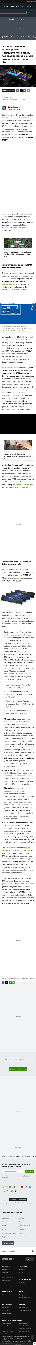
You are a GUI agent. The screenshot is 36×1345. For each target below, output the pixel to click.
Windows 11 (22, 1237)
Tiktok (15, 1190)
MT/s (18, 581)
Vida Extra (22, 1272)
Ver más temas (8, 1243)
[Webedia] (31, 1)
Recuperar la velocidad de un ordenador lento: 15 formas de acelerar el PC (18, 456)
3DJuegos (22, 1269)
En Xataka (7, 250)
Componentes (14, 979)
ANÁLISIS (5, 6)
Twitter (21, 90)
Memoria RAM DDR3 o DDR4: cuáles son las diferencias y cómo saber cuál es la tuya (18, 254)
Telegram (30, 1186)
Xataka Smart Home (8, 1278)
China (13, 37)
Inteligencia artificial (9, 1233)
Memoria (25, 979)
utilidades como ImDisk (23, 484)
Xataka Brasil (6, 1326)
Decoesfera (6, 1310)
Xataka (4, 1269)
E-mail (28, 90)
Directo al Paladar (7, 1295)
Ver (19, 1069)
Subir (28, 1259)
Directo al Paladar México (7, 1332)
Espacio (4, 1222)
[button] (14, 107)
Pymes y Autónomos (25, 1310)
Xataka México (7, 1323)
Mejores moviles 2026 (23, 1156)
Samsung (22, 1229)
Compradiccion (7, 1313)
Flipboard (24, 90)
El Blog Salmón (23, 1307)
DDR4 (33, 979)
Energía (4, 1225)
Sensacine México (24, 1326)
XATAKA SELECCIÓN (16, 6)
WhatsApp (10, 1186)
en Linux (12, 482)
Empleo (4, 1237)
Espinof (21, 1285)
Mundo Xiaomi (6, 1280)
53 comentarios (9, 91)
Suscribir (29, 1172)
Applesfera (5, 1275)
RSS (3, 1190)
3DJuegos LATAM (24, 1323)
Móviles (21, 1222)
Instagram (26, 1186)
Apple (4, 1229)
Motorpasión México (25, 1331)
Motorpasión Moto (24, 1297)
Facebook (17, 90)
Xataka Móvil (6, 1272)
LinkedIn (11, 1190)
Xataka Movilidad (24, 1225)
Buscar (33, 1251)
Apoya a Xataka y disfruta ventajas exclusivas (18, 1203)
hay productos (24, 850)
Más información (7, 1343)
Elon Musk (21, 37)
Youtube (22, 1186)
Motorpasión (23, 1295)
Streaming (5, 1218)
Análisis (21, 1218)
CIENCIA (28, 6)
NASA (28, 37)
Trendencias (6, 1307)
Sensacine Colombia (25, 1329)
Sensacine (22, 1282)
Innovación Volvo (21, 20)
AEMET (6, 37)
